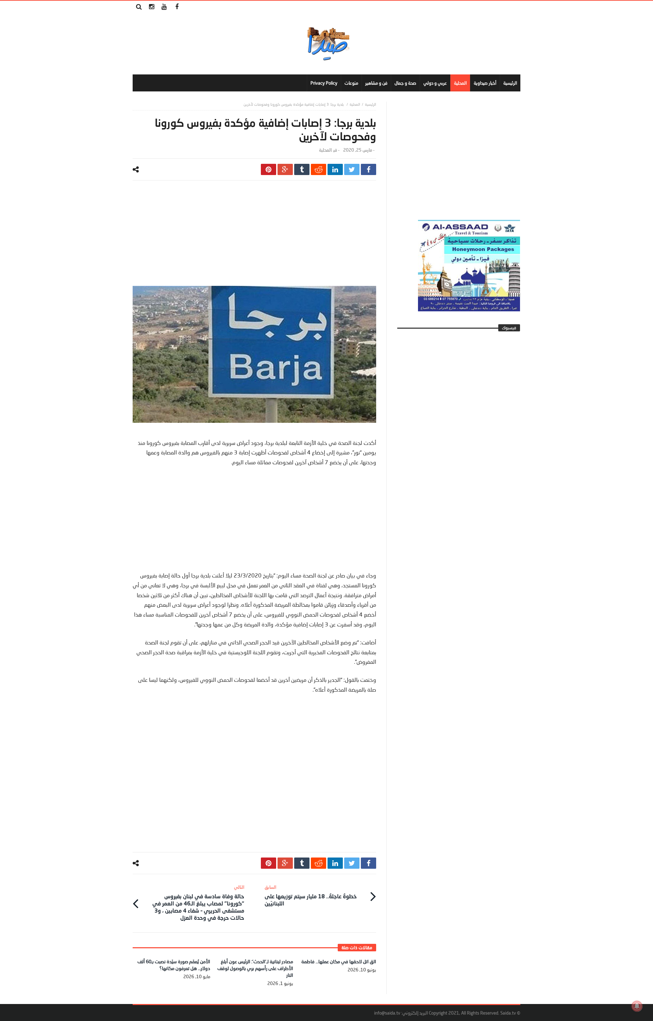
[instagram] (151, 7)
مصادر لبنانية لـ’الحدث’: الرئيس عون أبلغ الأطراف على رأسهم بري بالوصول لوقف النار (255, 968)
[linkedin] (335, 169)
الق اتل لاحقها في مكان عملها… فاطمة (338, 961)
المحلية (355, 104)
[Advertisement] (254, 238)
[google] (285, 169)
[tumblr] (301, 169)
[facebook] (368, 169)
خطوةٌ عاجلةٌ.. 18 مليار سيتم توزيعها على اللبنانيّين (311, 895)
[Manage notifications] (637, 1006)
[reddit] (318, 169)
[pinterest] (268, 169)
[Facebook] (176, 7)
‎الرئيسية (370, 104)
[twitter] (351, 169)
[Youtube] (164, 7)
